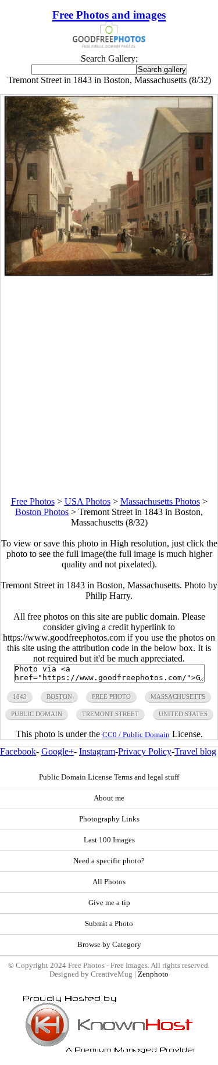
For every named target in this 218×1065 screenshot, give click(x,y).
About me (109, 798)
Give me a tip (109, 903)
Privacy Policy (144, 751)
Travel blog (195, 751)
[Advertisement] (109, 387)
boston (59, 696)
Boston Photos (42, 512)
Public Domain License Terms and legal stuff (109, 777)
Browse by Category (109, 945)
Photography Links (109, 819)
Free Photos (33, 501)
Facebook (18, 751)
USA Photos (87, 501)
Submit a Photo (109, 924)
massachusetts (178, 696)
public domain (36, 713)
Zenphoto (153, 974)
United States (183, 713)
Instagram (97, 751)
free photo (111, 696)
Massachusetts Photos (160, 501)
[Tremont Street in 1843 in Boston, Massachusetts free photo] (109, 275)
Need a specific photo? (109, 861)
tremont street (110, 713)
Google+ (57, 751)
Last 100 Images (109, 840)
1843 (20, 696)
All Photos (109, 882)
